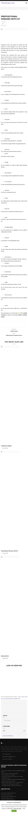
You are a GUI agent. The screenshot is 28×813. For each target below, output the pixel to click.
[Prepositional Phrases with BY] (10, 500)
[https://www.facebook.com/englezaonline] (1, 762)
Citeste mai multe (17, 808)
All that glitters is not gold (8, 775)
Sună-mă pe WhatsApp (8, 735)
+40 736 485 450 (6, 754)
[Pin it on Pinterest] (15, 324)
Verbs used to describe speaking (10, 773)
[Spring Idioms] (10, 605)
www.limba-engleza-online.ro (8, 793)
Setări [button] (24, 808)
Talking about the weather (8, 781)
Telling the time (6, 778)
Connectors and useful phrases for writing (12, 776)
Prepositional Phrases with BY (14, 335)
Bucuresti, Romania (7, 759)
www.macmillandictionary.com (8, 796)
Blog (3, 23)
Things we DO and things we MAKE (10, 784)
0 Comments (3, 25)
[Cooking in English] (10, 394)
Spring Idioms (14, 331)
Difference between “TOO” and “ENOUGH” (12, 782)
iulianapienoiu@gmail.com (8, 756)
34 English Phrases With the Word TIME (11, 785)
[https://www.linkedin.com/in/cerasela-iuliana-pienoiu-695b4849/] (4, 762)
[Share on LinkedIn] (17, 324)
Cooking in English (6, 446)
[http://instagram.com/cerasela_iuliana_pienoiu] (6, 762)
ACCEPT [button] (14, 810)
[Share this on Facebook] (10, 324)
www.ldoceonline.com (6, 794)
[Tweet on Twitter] (12, 324)
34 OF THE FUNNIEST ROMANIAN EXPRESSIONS (13, 779)
